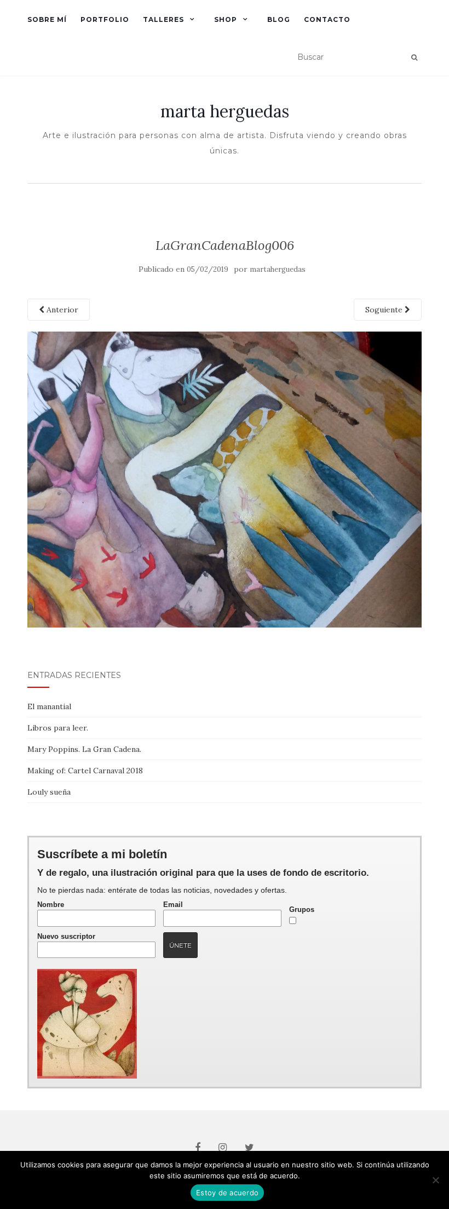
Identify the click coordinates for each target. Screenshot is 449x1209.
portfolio (104, 19)
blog (278, 19)
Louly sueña (49, 792)
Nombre (50, 905)
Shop (225, 19)
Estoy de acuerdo (227, 1192)
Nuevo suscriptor (66, 936)
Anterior (61, 310)
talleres (163, 19)
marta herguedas (224, 111)
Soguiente (385, 310)
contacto (327, 19)
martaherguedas (278, 269)
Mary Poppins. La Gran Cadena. (84, 749)
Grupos (301, 910)
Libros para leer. (57, 728)
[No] (435, 1179)
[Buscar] (414, 57)
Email (173, 905)
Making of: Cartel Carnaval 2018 (85, 770)
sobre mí (47, 19)
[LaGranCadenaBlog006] (224, 478)
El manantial (49, 706)
